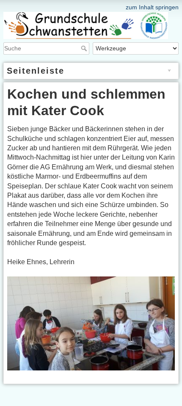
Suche (85, 48)
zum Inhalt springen (152, 7)
